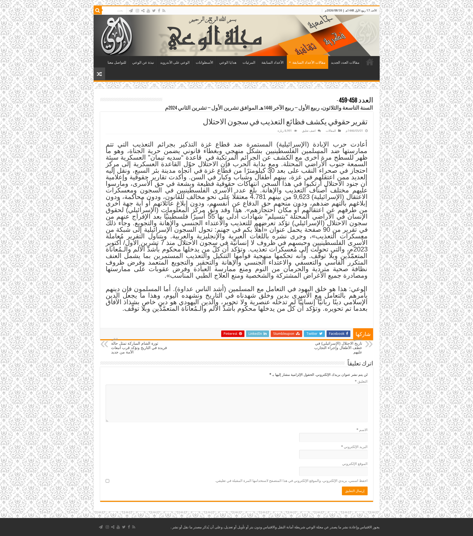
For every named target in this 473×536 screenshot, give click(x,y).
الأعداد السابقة (272, 62)
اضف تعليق (309, 131)
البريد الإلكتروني (354, 447)
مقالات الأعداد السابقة (308, 62)
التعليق (361, 381)
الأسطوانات (204, 62)
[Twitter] (154, 10)
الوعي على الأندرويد (175, 62)
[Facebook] (159, 10)
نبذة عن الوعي (143, 62)
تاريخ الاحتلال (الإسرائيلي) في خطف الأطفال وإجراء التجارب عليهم (338, 346)
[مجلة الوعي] (237, 35)
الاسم (362, 430)
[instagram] (137, 10)
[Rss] (164, 10)
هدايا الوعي (227, 62)
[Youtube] (148, 10)
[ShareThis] (143, 10)
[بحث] (98, 10)
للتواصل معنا (117, 62)
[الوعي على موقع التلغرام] (130, 10)
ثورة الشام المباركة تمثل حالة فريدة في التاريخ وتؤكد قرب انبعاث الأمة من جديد (139, 346)
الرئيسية (370, 62)
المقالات (331, 131)
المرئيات (249, 62)
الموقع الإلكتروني (355, 464)
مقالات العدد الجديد (345, 62)
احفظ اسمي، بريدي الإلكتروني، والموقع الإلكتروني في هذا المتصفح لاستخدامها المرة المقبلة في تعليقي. (291, 481)
